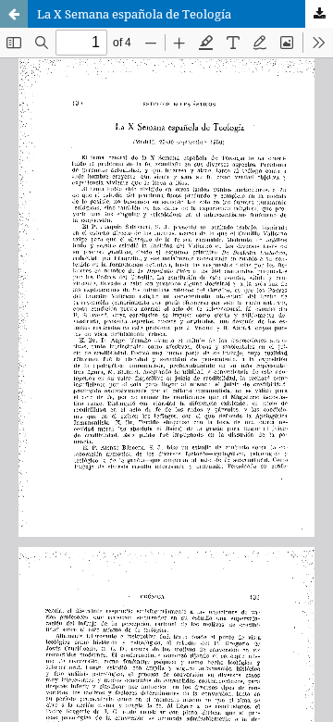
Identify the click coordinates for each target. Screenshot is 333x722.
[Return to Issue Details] (14, 14)
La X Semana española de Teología (134, 14)
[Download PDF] (319, 14)
